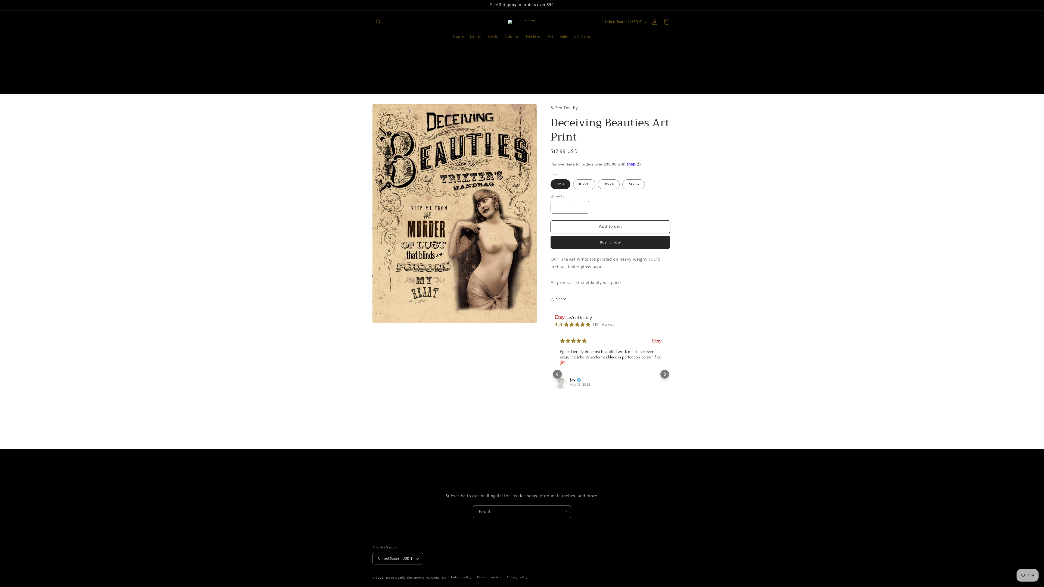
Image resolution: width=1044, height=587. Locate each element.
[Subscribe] (565, 511)
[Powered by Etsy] (657, 341)
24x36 (633, 184)
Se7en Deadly (396, 577)
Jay (573, 380)
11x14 (560, 184)
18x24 (609, 184)
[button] (378, 22)
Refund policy (461, 577)
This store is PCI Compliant (426, 577)
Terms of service (489, 577)
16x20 (584, 184)
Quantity (557, 196)
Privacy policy (517, 577)
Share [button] (561, 299)
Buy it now (610, 242)
